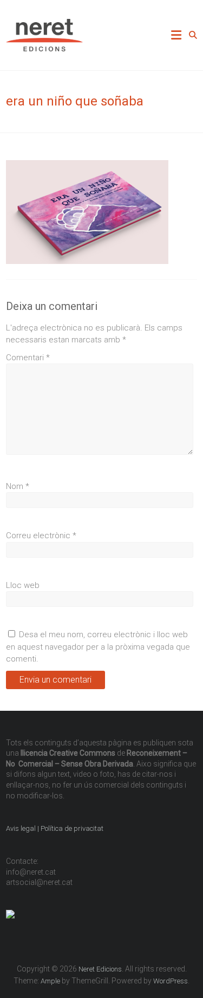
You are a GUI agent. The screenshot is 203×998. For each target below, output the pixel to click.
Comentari (28, 357)
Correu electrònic (41, 535)
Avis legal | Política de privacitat (55, 828)
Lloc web (23, 585)
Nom (17, 486)
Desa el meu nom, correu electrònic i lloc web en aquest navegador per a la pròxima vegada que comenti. (98, 647)
